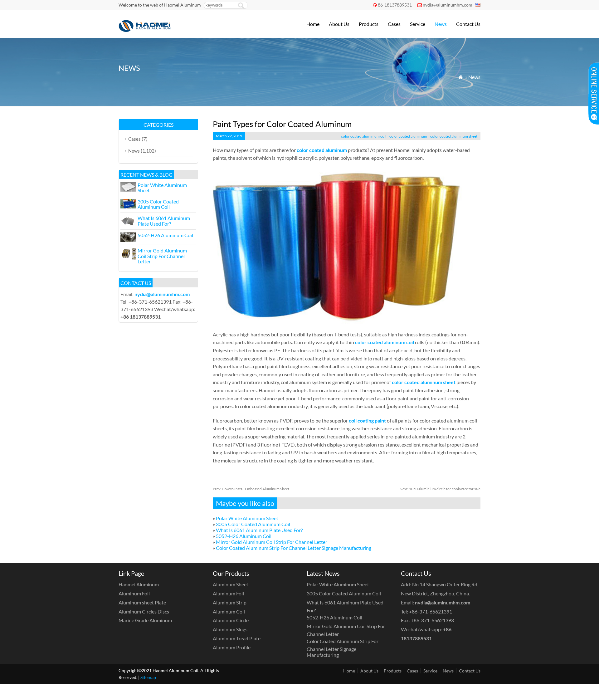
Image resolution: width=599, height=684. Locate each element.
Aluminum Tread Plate (237, 638)
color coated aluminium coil (363, 136)
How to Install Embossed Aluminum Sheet (251, 488)
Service (417, 24)
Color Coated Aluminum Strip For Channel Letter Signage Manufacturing (293, 548)
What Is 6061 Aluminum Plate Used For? (259, 530)
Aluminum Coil (229, 611)
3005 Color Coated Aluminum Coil (253, 524)
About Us (339, 24)
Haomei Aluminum (139, 584)
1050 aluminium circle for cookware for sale (440, 488)
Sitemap (148, 677)
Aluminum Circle (231, 620)
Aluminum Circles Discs (144, 611)
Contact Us (468, 24)
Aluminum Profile (232, 647)
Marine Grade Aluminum (145, 620)
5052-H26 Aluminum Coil (243, 536)
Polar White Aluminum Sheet (247, 518)
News (441, 24)
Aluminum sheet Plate (142, 602)
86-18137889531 (395, 4)
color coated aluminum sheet (453, 136)
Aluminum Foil (134, 593)
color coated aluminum (408, 136)
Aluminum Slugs (230, 629)
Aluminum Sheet (230, 584)
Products (368, 24)
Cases (394, 24)
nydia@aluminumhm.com (447, 4)
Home (312, 24)
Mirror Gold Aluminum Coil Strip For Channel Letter (271, 542)
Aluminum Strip (229, 602)
